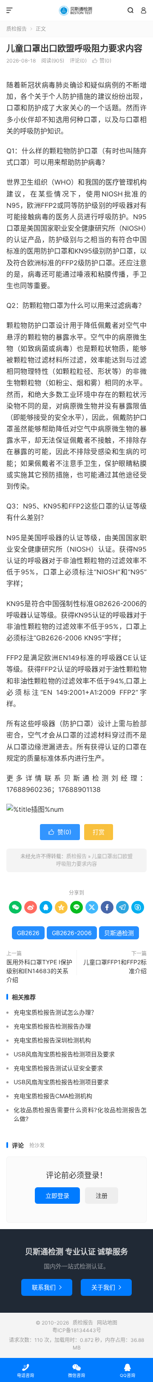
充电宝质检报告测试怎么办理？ (55, 1012)
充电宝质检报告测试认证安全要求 (58, 1068)
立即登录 (57, 1195)
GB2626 (28, 932)
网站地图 (107, 1322)
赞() (101, 60)
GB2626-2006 (72, 932)
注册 (102, 1195)
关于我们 (106, 1287)
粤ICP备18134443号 (76, 1330)
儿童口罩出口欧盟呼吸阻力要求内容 (74, 49)
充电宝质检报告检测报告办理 (52, 1026)
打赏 (99, 831)
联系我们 (47, 1287)
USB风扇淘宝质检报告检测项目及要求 (64, 1054)
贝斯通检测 (119, 932)
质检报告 (76, 10)
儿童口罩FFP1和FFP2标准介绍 (115, 966)
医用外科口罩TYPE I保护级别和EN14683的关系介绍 (39, 970)
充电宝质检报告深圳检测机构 (52, 1040)
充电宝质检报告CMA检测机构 (53, 1095)
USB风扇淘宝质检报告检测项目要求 (61, 1081)
